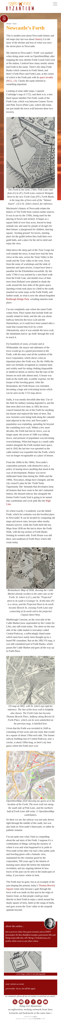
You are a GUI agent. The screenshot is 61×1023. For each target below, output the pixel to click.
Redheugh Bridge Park (17, 299)
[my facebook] (27, 1001)
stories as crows (17, 984)
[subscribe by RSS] (15, 1001)
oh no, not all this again (25, 988)
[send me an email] (45, 1001)
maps (14, 23)
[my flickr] (21, 1001)
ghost (35, 1017)
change (8, 23)
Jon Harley (37, 1019)
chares (38, 39)
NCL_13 (11, 80)
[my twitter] (39, 1001)
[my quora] (33, 1001)
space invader (46, 77)
